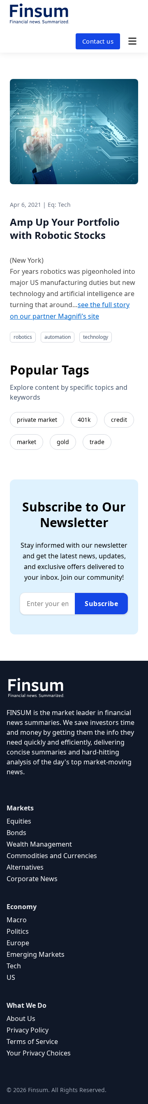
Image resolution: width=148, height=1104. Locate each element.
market (26, 442)
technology (95, 336)
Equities (19, 821)
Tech (14, 965)
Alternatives (25, 867)
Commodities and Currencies (52, 855)
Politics (18, 931)
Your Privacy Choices (39, 1053)
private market (37, 420)
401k (84, 420)
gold (63, 442)
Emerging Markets (36, 954)
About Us (21, 1018)
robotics (23, 336)
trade (97, 442)
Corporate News (32, 878)
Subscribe (101, 603)
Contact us (97, 41)
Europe (18, 942)
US (11, 977)
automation (57, 336)
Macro (17, 919)
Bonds (16, 832)
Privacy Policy (28, 1030)
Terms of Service (32, 1041)
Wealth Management (39, 844)
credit (119, 420)
